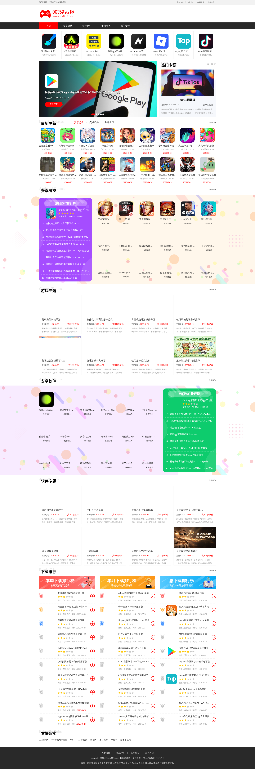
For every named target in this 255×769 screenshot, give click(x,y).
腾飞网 (93, 740)
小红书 (114, 740)
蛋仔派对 (103, 740)
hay (71, 740)
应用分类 (200, 2)
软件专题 (211, 2)
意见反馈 (120, 753)
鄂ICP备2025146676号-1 (153, 758)
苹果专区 (106, 26)
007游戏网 (43, 740)
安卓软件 (87, 26)
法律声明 (149, 753)
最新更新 (180, 2)
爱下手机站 (125, 740)
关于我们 (106, 753)
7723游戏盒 (81, 740)
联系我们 (135, 753)
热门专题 (125, 26)
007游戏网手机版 (59, 740)
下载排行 (190, 2)
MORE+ (212, 122)
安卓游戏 (67, 26)
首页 (48, 26)
